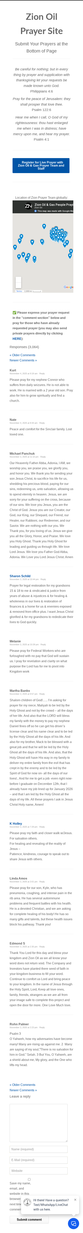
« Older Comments (22, 355)
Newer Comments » (23, 360)
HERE (17, 338)
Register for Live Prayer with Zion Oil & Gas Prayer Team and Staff (41, 165)
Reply (42, 373)
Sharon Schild (20, 576)
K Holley (16, 823)
